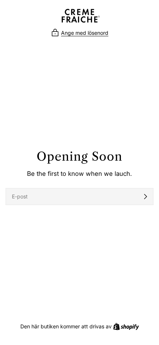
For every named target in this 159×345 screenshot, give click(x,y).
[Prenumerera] (145, 196)
